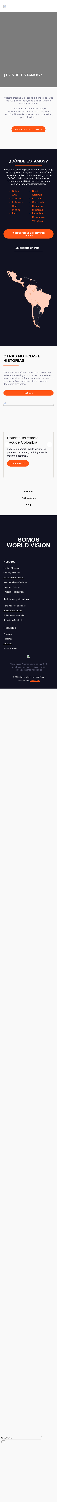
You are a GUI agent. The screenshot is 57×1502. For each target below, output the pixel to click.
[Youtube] (41, 530)
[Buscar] (3, 1441)
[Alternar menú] (49, 6)
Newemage (35, 680)
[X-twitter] (22, 530)
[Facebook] (15, 530)
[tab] (28, 393)
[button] (7, 444)
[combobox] (21, 1437)
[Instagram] (28, 530)
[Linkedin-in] (34, 530)
